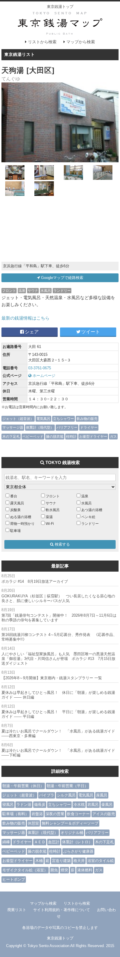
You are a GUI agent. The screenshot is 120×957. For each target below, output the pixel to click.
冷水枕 (79, 804)
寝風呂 (8, 804)
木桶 (39, 860)
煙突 (64, 870)
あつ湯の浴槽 (91, 510)
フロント (9, 290)
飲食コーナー (78, 814)
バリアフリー (67, 427)
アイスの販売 (103, 814)
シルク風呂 (66, 795)
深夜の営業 (54, 814)
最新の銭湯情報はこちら (25, 317)
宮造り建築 (61, 860)
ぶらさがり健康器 (78, 851)
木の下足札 (11, 436)
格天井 (79, 860)
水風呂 (45, 290)
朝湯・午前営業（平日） (67, 786)
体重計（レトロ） (77, 842)
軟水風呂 (53, 510)
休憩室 (33, 823)
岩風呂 (93, 804)
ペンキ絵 (88, 517)
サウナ (33, 290)
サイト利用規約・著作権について (61, 910)
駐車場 (15, 530)
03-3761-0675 (39, 368)
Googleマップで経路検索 (61, 277)
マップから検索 (80, 41)
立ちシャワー (63, 418)
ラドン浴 (23, 804)
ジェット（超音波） (18, 418)
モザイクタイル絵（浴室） (25, 870)
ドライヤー (89, 427)
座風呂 (101, 795)
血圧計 (53, 842)
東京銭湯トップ (60, 6)
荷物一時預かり (22, 523)
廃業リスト (16, 910)
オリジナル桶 (72, 832)
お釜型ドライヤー (93, 436)
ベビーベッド (32, 436)
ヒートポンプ (13, 879)
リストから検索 (42, 41)
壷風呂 (107, 804)
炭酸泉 (15, 510)
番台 (13, 496)
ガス (113, 436)
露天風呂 (17, 503)
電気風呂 (43, 418)
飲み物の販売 (87, 418)
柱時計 (71, 436)
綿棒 (6, 842)
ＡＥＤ (39, 842)
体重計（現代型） (40, 427)
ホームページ (43, 375)
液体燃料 (84, 870)
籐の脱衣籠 (54, 436)
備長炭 (39, 804)
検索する (62, 544)
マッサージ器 (12, 427)
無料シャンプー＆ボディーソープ (70, 823)
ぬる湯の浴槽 (20, 517)
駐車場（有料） (15, 814)
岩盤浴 (37, 814)
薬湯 (49, 517)
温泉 (21, 290)
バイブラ (46, 795)
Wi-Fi (50, 523)
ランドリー (62, 290)
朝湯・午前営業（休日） (23, 786)
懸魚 (54, 870)
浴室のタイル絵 (100, 860)
